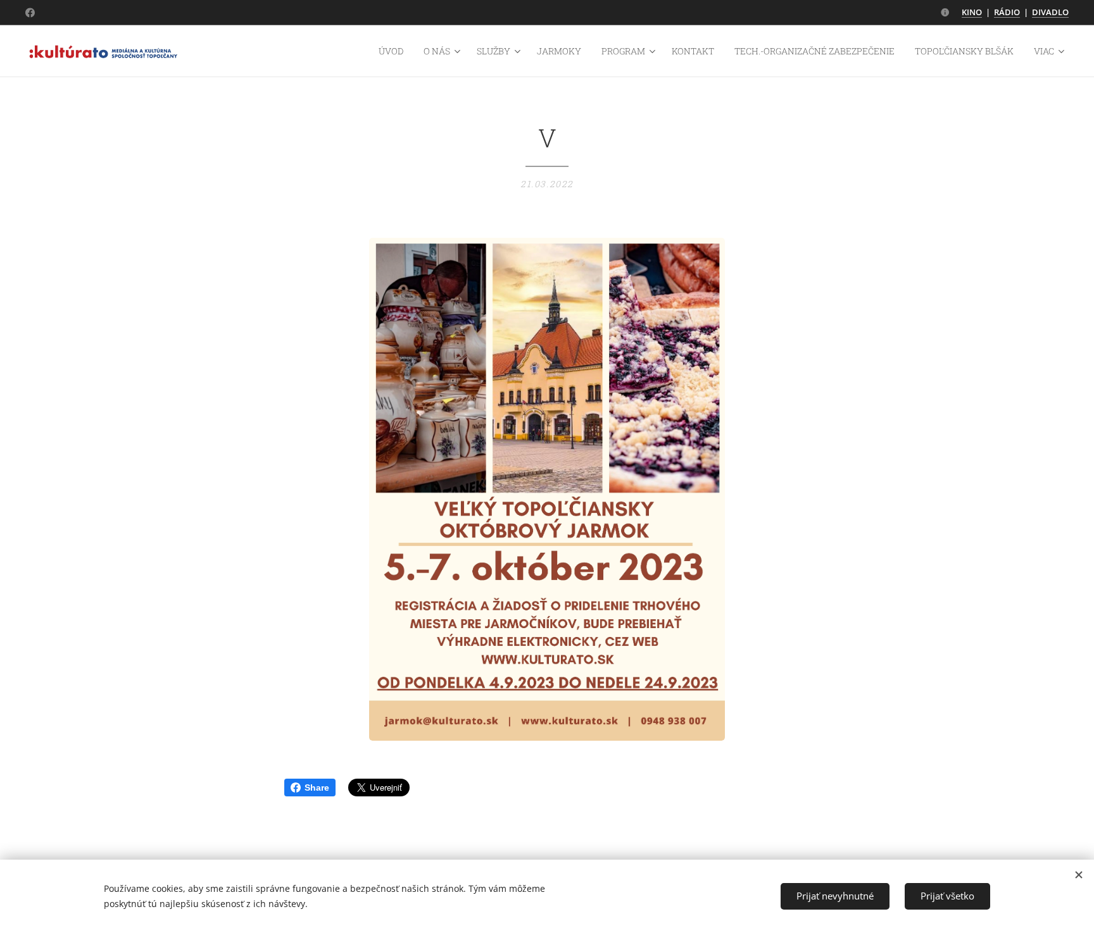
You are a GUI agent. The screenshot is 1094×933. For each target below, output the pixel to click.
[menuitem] (394, 51)
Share (317, 787)
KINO (972, 12)
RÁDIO (1007, 12)
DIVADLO (1050, 12)
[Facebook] (30, 12)
